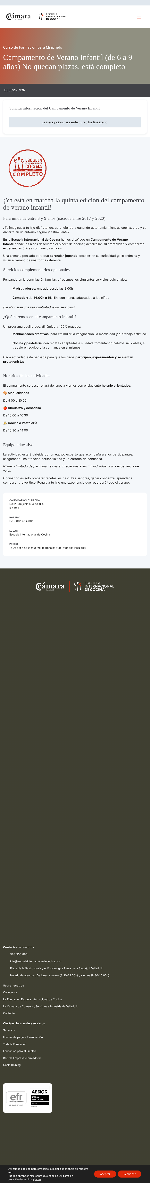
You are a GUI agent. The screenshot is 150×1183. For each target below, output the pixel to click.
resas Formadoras (30, 1058)
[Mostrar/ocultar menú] (139, 16)
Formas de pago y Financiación (23, 1037)
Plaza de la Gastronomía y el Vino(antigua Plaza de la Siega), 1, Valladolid (56, 968)
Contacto (9, 1013)
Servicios (9, 1030)
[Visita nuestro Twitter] (13, 1075)
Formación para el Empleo (19, 1051)
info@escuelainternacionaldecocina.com (35, 961)
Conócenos (10, 992)
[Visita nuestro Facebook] (5, 1075)
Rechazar (129, 1174)
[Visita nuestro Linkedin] (28, 1075)
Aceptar (105, 1174)
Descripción (14, 90)
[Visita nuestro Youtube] (36, 1075)
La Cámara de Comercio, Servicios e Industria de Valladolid (40, 1006)
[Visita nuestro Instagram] (21, 1075)
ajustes (37, 1179)
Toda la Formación (14, 1044)
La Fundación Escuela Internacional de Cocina (32, 999)
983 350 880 (19, 954)
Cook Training (12, 1064)
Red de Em (10, 1058)
